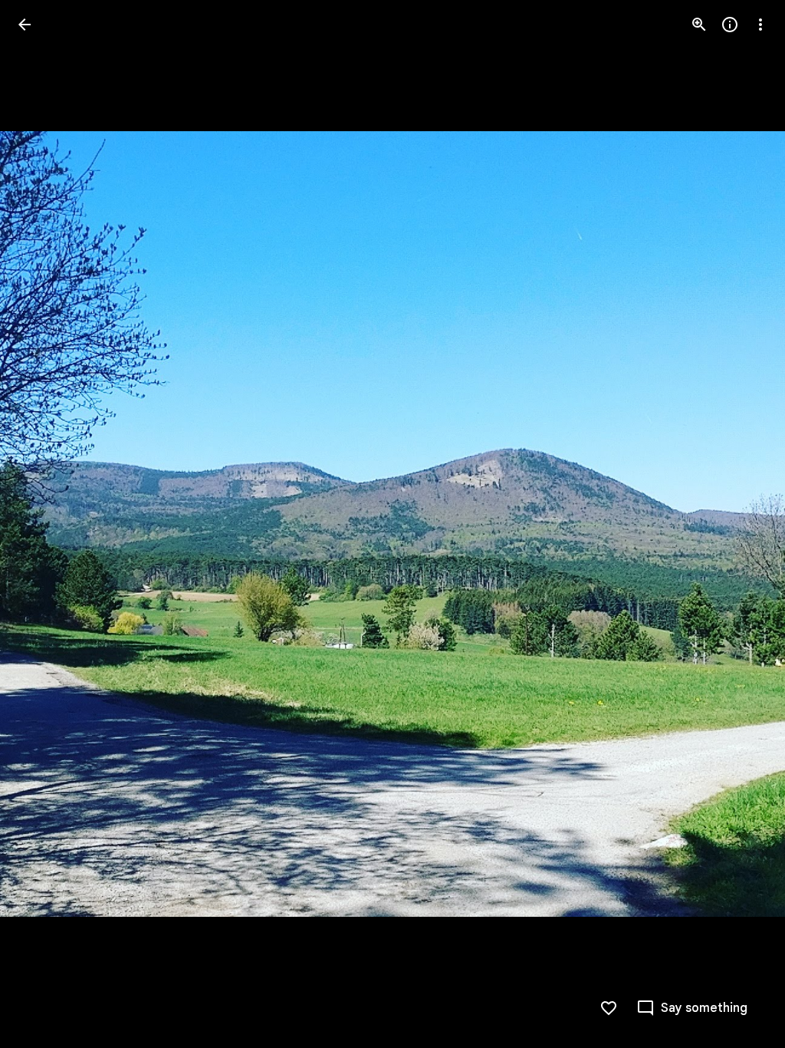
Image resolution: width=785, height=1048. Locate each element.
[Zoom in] (699, 24)
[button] (42, 524)
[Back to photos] (24, 24)
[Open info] (729, 24)
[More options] (760, 24)
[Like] (608, 1008)
